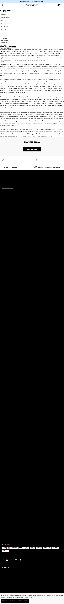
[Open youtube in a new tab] (7, 560)
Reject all (12, 601)
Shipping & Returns (6, 17)
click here (6, 86)
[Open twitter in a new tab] (11, 560)
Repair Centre (4, 29)
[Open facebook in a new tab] (2, 560)
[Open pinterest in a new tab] (20, 560)
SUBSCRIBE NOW (32, 149)
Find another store (8, 300)
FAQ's (2, 20)
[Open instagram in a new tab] (16, 560)
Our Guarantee (5, 23)
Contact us (4, 33)
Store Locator (4, 26)
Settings (4, 601)
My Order (3, 14)
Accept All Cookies (22, 601)
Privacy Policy (29, 597)
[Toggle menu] (61, 5)
